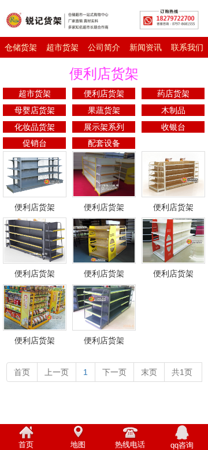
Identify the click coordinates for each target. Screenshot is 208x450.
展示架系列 (104, 127)
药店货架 (173, 93)
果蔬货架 (104, 110)
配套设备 (104, 143)
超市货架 (62, 47)
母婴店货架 (34, 110)
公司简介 (104, 47)
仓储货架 (21, 47)
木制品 (173, 110)
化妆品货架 (34, 127)
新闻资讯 (145, 47)
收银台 (173, 127)
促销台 (35, 143)
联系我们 (187, 47)
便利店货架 (104, 93)
